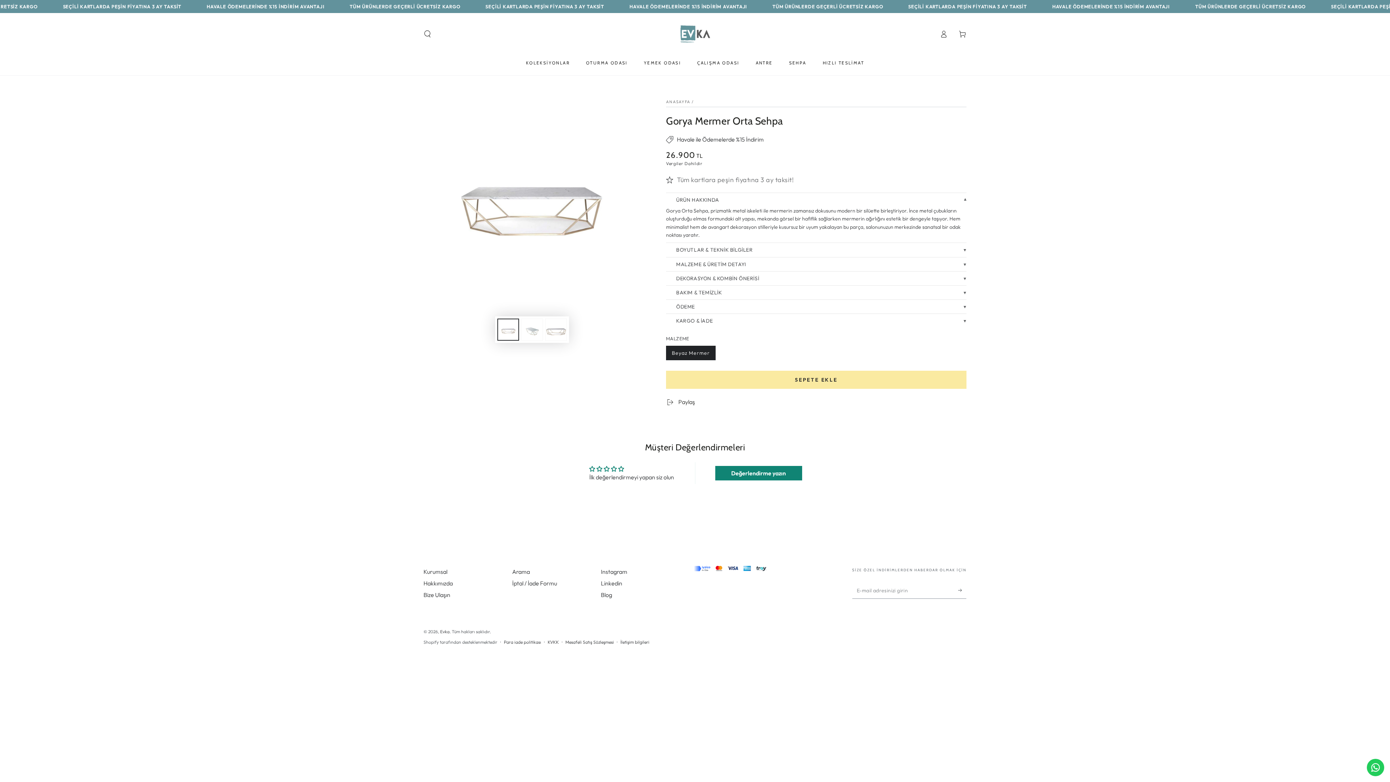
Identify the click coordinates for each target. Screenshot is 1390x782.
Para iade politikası (522, 642)
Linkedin (611, 583)
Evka (445, 631)
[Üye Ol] (962, 590)
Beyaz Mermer (690, 355)
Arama (521, 571)
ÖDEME (685, 306)
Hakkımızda (438, 583)
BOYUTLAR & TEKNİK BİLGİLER (714, 250)
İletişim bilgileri (634, 642)
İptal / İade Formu (534, 583)
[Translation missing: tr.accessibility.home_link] (695, 34)
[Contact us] (1375, 767)
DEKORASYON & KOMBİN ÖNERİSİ (717, 278)
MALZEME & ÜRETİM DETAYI (711, 264)
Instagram (614, 571)
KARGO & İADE (694, 321)
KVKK (553, 642)
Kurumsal (435, 571)
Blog (606, 594)
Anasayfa (678, 101)
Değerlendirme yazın (758, 473)
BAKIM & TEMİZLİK (699, 292)
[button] (427, 34)
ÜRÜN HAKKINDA (697, 200)
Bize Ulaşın (437, 594)
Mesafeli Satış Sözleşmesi (589, 642)
